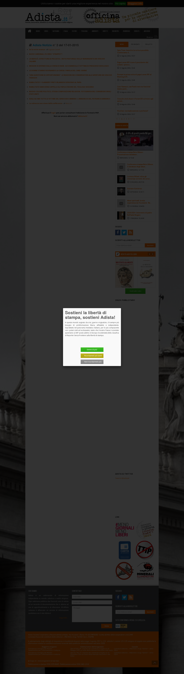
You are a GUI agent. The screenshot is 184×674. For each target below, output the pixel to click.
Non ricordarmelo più (93, 361)
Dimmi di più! (92, 349)
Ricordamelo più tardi (93, 355)
